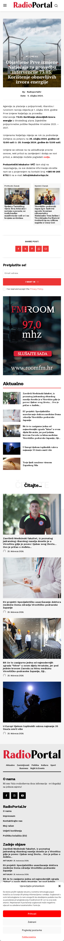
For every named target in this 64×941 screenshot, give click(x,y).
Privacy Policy (36, 289)
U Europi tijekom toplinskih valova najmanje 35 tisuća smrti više (40, 449)
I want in (30, 282)
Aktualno (7, 861)
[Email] (46, 249)
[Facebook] (18, 249)
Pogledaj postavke (32, 930)
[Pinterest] (32, 249)
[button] (59, 886)
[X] (25, 249)
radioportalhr (34, 92)
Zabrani (32, 922)
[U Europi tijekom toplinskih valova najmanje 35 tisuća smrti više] (11, 448)
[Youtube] (22, 795)
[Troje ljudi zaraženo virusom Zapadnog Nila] (11, 464)
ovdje (46, 157)
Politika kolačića (29, 937)
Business (32, 56)
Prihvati (32, 913)
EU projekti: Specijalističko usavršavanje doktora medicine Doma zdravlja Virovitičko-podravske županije (42, 416)
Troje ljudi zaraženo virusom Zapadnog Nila (37, 464)
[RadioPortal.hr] (32, 5)
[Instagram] (14, 795)
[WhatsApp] (39, 249)
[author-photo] (5, 551)
